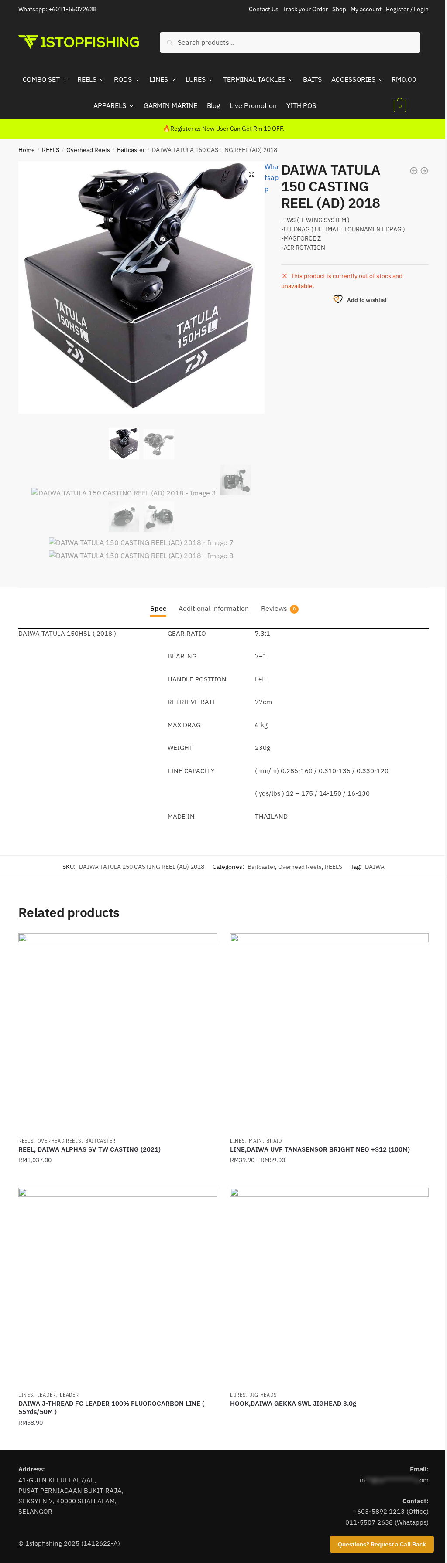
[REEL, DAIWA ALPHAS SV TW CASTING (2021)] (117, 1032)
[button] (251, 174)
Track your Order (305, 9)
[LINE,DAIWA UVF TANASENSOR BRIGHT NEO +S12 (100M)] (329, 1032)
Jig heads (263, 1395)
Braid (274, 1141)
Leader (46, 1395)
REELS (50, 150)
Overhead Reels (88, 150)
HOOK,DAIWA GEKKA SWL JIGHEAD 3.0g (293, 1403)
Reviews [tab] (274, 608)
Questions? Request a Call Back (382, 1544)
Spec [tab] (158, 608)
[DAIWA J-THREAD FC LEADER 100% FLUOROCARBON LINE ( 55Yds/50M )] (117, 1287)
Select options (117, 1177)
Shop (339, 9)
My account (366, 9)
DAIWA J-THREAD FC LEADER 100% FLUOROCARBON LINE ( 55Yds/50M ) (111, 1407)
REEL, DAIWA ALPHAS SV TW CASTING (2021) (89, 1149)
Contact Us (264, 9)
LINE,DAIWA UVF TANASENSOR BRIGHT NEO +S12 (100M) (320, 1149)
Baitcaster (131, 150)
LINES (237, 1141)
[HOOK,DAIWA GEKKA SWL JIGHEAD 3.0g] (329, 1287)
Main (255, 1141)
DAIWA (375, 867)
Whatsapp (272, 177)
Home (26, 150)
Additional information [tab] (214, 608)
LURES (238, 1395)
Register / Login (407, 9)
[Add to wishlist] (206, 944)
